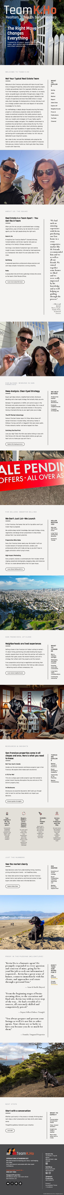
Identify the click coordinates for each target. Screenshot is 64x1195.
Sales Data (54, 102)
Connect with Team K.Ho (14, 1170)
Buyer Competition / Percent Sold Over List (54, 880)
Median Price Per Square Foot (54, 887)
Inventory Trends (54, 539)
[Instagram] (12, 1183)
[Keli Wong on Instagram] (50, 1173)
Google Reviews (53, 982)
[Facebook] (16, 1183)
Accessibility (49, 1185)
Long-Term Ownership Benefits (54, 534)
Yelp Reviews (53, 976)
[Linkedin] (20, 1183)
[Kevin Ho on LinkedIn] (47, 1163)
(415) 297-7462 (11, 1172)
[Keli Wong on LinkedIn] (47, 1173)
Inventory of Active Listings (54, 872)
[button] (60, 1)
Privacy (48, 1183)
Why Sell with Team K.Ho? (54, 529)
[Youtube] (8, 1183)
